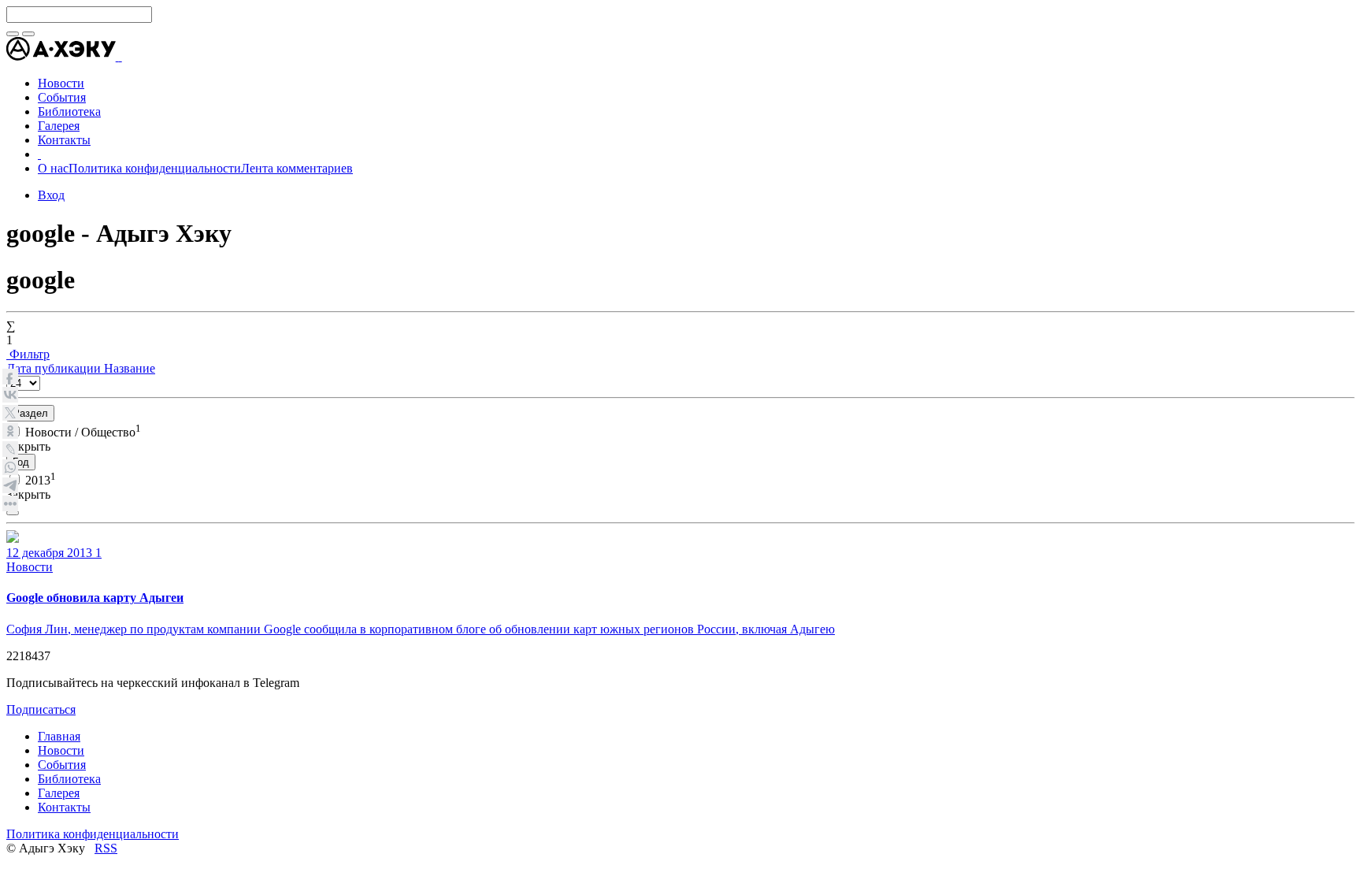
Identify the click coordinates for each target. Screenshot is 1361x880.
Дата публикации (55, 368)
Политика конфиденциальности (155, 168)
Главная (59, 736)
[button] (120, 56)
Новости (29, 567)
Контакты (64, 807)
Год (21, 462)
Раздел (30, 413)
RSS (106, 848)
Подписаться (41, 709)
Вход (51, 195)
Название (129, 368)
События (62, 764)
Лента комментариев (297, 168)
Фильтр (28, 354)
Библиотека (69, 778)
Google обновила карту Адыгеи (95, 597)
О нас (53, 168)
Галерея (59, 793)
